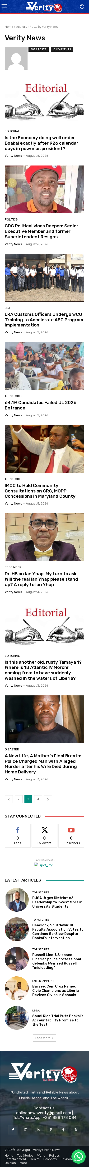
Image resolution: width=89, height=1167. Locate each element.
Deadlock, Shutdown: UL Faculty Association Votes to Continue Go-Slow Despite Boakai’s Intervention (58, 931)
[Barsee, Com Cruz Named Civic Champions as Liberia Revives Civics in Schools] (17, 988)
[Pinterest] (51, 1130)
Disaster (12, 749)
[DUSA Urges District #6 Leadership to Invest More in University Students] (17, 900)
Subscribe (71, 827)
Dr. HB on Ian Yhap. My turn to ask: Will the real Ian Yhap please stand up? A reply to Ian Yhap (41, 579)
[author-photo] (16, 58)
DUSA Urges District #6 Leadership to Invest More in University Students (57, 902)
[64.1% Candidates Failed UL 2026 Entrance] (44, 366)
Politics (11, 219)
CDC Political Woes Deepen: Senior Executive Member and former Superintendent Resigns (41, 231)
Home (9, 27)
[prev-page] (9, 799)
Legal (36, 1010)
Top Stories (14, 396)
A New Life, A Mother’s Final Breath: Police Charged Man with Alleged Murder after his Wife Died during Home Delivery (43, 764)
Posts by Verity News (44, 27)
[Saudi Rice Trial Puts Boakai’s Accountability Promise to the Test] (17, 1018)
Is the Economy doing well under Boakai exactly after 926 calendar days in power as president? (41, 143)
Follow (44, 827)
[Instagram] (25, 1130)
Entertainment (43, 981)
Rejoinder (13, 567)
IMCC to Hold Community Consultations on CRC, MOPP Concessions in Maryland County (40, 491)
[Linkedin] (38, 1130)
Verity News (13, 155)
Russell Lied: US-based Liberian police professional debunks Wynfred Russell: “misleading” (56, 961)
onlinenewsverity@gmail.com (43, 1112)
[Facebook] (13, 1130)
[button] (78, 1156)
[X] (76, 1130)
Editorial (12, 131)
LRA (7, 307)
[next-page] (48, 799)
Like (17, 827)
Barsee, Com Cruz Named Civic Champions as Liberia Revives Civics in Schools (55, 990)
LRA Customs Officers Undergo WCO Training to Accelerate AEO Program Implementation (44, 320)
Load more (42, 1038)
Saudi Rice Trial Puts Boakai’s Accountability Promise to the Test (58, 1020)
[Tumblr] (63, 1130)
